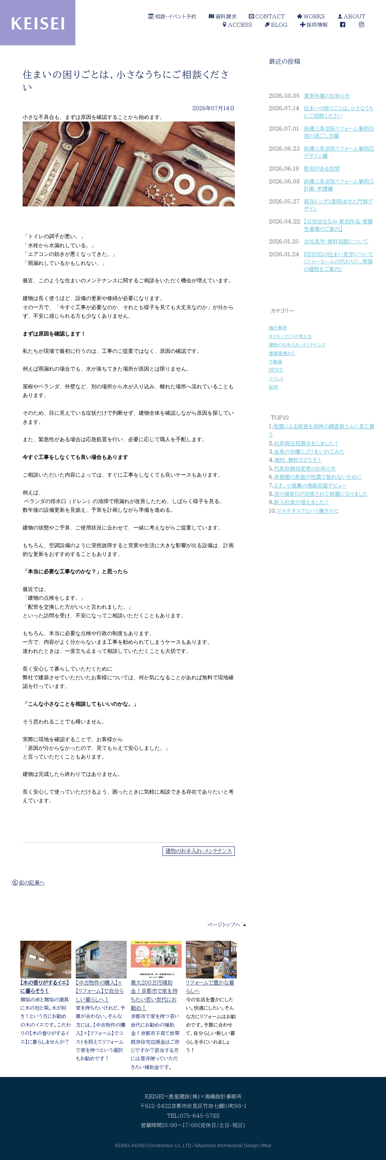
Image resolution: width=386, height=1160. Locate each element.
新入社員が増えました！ (301, 502)
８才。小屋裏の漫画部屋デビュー (310, 485)
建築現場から (282, 353)
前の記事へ (31, 882)
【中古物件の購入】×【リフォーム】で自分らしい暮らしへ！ (100, 991)
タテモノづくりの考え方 (290, 336)
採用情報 (317, 25)
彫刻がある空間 (322, 168)
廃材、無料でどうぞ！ (298, 460)
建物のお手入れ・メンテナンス (198, 851)
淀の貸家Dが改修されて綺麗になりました (321, 494)
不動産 (275, 362)
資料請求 (225, 16)
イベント (276, 379)
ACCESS (240, 25)
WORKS (314, 16)
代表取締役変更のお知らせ (305, 468)
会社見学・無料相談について (336, 241)
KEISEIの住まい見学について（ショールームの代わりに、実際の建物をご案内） (339, 262)
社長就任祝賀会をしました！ (306, 443)
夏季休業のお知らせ (327, 95)
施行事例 (278, 328)
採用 (273, 387)
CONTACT (270, 16)
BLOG (279, 25)
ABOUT (354, 16)
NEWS (276, 370)
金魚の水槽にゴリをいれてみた (309, 451)
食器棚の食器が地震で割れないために (318, 477)
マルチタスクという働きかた (308, 511)
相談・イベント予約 (175, 16)
